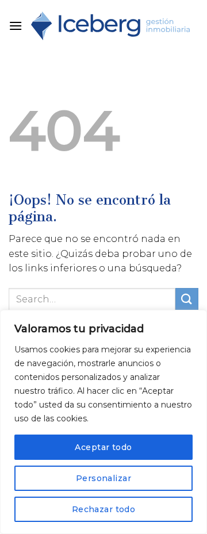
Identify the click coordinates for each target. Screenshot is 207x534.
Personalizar (103, 478)
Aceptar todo (103, 447)
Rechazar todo (103, 509)
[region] (103, 422)
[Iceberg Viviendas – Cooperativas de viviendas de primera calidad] (110, 26)
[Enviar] (186, 299)
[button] (15, 25)
